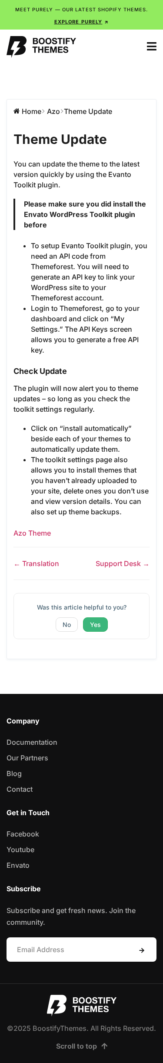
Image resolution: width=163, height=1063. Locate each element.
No (67, 624)
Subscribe (141, 950)
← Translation (36, 563)
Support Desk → (123, 563)
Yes (95, 624)
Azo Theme (32, 533)
